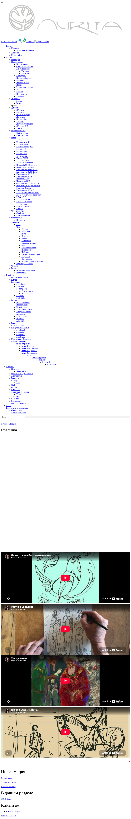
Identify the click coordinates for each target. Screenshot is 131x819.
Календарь (21, 76)
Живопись (15, 99)
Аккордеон (21, 314)
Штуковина (21, 273)
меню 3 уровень (23, 344)
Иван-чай (25, 231)
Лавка (8, 406)
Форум (14, 387)
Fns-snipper (16, 401)
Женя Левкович (23, 69)
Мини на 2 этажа (23, 188)
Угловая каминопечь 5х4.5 (27, 192)
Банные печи (22, 144)
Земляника (26, 241)
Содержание (6, 778)
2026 (4, 816)
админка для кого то (20, 277)
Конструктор (22, 135)
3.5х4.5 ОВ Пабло (24, 202)
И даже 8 (46, 362)
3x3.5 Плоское (22, 160)
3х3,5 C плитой (23, 199)
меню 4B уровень (29, 353)
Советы (14, 266)
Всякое (14, 300)
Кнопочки (15, 389)
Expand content (17, 325)
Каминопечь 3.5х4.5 (25, 190)
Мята (23, 245)
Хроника (15, 53)
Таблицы (15, 396)
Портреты (20, 220)
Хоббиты (20, 121)
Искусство (15, 369)
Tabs (18, 383)
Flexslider (20, 286)
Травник (25, 71)
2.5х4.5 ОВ (21, 197)
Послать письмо (8, 787)
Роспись (20, 112)
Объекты (20, 110)
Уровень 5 (31, 355)
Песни (19, 85)
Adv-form (20, 321)
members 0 (20, 330)
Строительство (17, 211)
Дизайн (14, 108)
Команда (15, 48)
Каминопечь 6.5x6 (24, 176)
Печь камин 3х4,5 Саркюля (28, 186)
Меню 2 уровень (18, 341)
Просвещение (22, 64)
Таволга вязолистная (30, 254)
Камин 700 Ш (22, 158)
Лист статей (16, 376)
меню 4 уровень (28, 346)
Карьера (14, 380)
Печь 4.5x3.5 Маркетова (26, 165)
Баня (18, 225)
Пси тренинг (22, 94)
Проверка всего (23, 302)
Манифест (20, 80)
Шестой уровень (39, 357)
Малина (24, 238)
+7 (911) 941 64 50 (9, 41)
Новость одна (22, 305)
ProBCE (30, 41)
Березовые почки (28, 247)
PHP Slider (20, 298)
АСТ (18, 89)
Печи (13, 137)
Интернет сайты (18, 131)
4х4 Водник (21, 156)
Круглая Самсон (23, 206)
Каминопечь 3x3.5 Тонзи (27, 172)
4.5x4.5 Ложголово (24, 163)
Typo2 (19, 394)
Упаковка (20, 128)
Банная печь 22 (23, 151)
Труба (18, 140)
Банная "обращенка (24, 147)
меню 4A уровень (29, 351)
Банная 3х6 (21, 149)
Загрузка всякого (23, 312)
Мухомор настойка (24, 263)
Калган (19, 208)
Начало (9, 46)
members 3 (20, 337)
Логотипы (20, 117)
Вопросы (15, 378)
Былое (19, 101)
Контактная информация (17, 408)
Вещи (13, 268)
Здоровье (15, 222)
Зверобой (25, 257)
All (22, 293)
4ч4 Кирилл (21, 204)
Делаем (9, 57)
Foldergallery (21, 289)
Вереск (24, 236)
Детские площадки (24, 124)
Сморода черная (28, 243)
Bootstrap (15, 323)
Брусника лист (27, 259)
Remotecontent (22, 307)
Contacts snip (16, 410)
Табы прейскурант (24, 309)
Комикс (19, 92)
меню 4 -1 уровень (29, 348)
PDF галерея (21, 316)
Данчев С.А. (21, 371)
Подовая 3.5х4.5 (23, 179)
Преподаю (15, 60)
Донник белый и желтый (32, 261)
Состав (24, 229)
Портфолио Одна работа (22, 373)
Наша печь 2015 (23, 181)
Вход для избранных (20, 328)
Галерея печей (22, 142)
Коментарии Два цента (21, 339)
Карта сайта (16, 55)
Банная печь (21, 153)
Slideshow (20, 284)
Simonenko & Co (11, 816)
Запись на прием (18, 412)
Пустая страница (18, 403)
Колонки (15, 399)
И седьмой (41, 360)
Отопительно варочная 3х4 (28, 183)
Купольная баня (23, 215)
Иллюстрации (17, 62)
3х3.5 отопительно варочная (28, 195)
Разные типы (27, 291)
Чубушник (26, 252)
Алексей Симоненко (25, 50)
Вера (18, 103)
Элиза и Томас (22, 82)
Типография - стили (20, 392)
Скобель (20, 213)
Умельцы (20, 96)
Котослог (25, 73)
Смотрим (10, 367)
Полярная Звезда (23, 78)
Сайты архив (22, 133)
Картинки (15, 282)
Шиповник (26, 250)
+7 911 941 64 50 (8, 782)
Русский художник (24, 87)
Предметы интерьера (25, 270)
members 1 (20, 332)
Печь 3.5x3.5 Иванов (25, 167)
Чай (18, 227)
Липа (23, 234)
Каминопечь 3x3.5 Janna (26, 170)
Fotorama (20, 296)
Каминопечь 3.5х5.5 (25, 174)
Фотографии (16, 218)
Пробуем (10, 275)
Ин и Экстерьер (23, 115)
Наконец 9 (51, 364)
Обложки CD (22, 126)
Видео (14, 280)
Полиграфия (21, 119)
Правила (20, 318)
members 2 (20, 335)
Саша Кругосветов (24, 66)
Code (13, 385)
